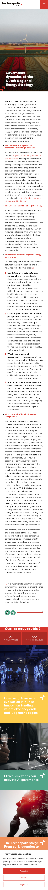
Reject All (24, 884)
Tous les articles (11, 640)
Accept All (24, 871)
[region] (24, 870)
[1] (32, 267)
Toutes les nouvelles (34, 640)
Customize (24, 878)
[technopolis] (12, 5)
